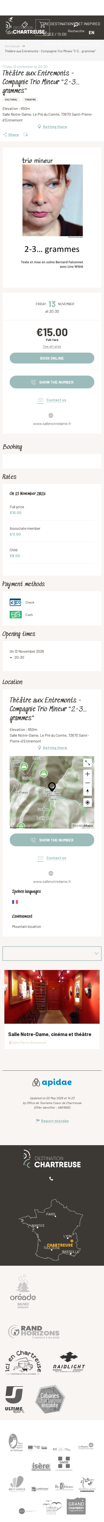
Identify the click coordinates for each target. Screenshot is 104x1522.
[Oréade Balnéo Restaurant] (23, 1291)
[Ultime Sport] (14, 1400)
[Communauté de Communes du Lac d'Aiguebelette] (28, 1511)
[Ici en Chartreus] (23, 1362)
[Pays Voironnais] (64, 1487)
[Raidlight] (68, 1362)
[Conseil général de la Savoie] (64, 1464)
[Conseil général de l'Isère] (41, 1466)
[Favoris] (60, 32)
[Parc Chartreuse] (15, 1442)
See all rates (52, 346)
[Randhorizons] (33, 1331)
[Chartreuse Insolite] (50, 1400)
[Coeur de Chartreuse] (17, 1483)
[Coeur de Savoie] (52, 1507)
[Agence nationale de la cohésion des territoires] (62, 1449)
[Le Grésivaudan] (40, 1489)
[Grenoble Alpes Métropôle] (87, 1485)
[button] (76, 28)
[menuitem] (62, 44)
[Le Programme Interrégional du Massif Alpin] (37, 1448)
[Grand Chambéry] (76, 1506)
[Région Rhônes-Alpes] (86, 1446)
